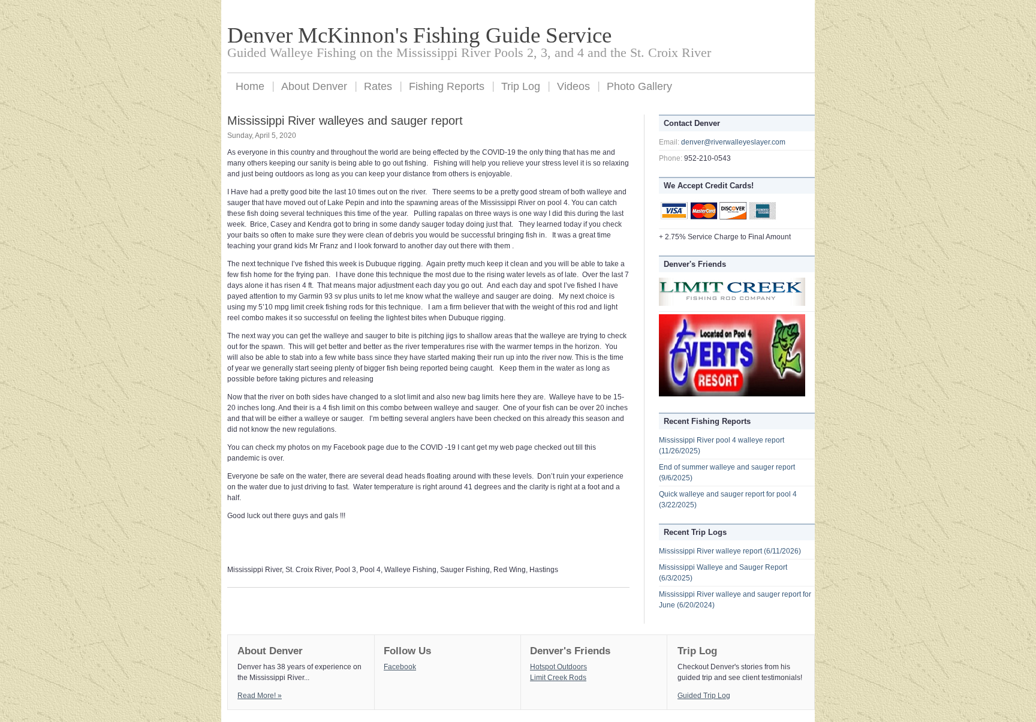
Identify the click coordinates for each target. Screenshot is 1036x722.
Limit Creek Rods (558, 677)
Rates (378, 86)
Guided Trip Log (703, 695)
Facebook (400, 667)
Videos (573, 86)
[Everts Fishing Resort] (732, 394)
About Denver (314, 86)
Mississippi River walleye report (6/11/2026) (730, 551)
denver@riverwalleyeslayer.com (733, 142)
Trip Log (520, 86)
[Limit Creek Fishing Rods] (732, 303)
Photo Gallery (639, 86)
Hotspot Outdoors (558, 667)
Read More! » (259, 695)
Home (250, 86)
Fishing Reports (446, 86)
